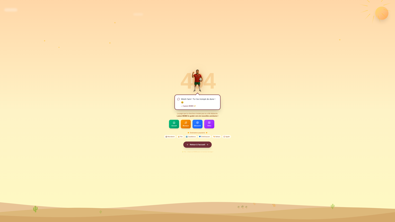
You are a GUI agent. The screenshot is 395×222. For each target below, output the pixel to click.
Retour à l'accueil (197, 145)
